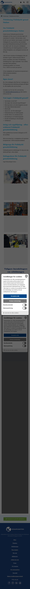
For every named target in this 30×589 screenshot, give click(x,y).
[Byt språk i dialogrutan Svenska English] (26, 276)
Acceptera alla (15, 296)
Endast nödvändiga (15, 301)
